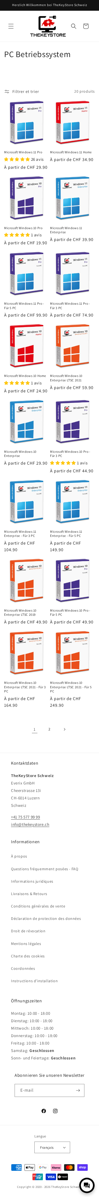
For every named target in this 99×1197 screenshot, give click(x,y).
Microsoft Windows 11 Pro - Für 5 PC (24, 305)
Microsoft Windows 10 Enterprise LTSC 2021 (66, 378)
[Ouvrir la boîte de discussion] (87, 1185)
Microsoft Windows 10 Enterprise (20, 453)
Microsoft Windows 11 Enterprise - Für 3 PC (20, 533)
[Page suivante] (64, 729)
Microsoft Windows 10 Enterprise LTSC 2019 (20, 612)
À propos (19, 856)
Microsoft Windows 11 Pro (23, 152)
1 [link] (35, 729)
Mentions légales (26, 943)
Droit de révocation (28, 930)
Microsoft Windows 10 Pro (23, 228)
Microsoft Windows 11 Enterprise (66, 230)
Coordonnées (23, 968)
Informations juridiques (32, 881)
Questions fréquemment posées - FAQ (44, 868)
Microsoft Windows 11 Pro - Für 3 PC (70, 305)
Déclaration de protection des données (46, 918)
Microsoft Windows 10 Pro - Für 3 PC (70, 453)
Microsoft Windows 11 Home (71, 152)
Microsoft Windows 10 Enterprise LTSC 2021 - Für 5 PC (71, 687)
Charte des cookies (28, 956)
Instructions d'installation (34, 980)
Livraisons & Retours (29, 893)
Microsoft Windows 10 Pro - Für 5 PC (70, 612)
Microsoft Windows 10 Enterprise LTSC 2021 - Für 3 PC (25, 687)
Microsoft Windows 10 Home (25, 376)
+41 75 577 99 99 (25, 817)
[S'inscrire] (78, 1090)
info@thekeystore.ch (30, 824)
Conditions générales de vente (38, 906)
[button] (11, 26)
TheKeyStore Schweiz (66, 1187)
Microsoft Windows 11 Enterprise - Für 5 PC (66, 533)
